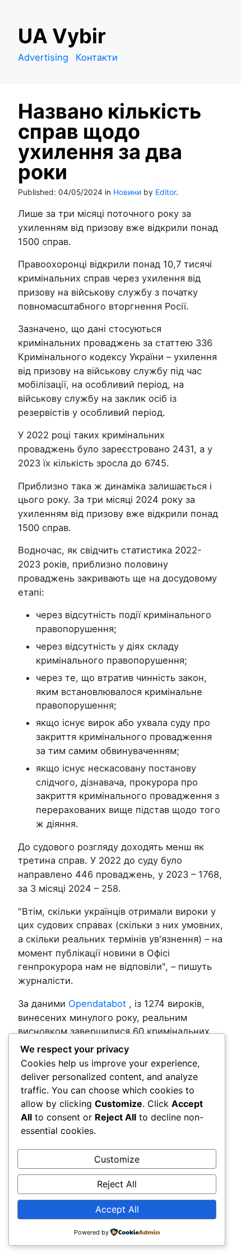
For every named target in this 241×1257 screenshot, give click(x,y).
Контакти (97, 57)
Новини (127, 192)
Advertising (43, 57)
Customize (117, 1159)
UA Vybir (62, 36)
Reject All (117, 1184)
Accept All (117, 1209)
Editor (165, 192)
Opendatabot (97, 1003)
